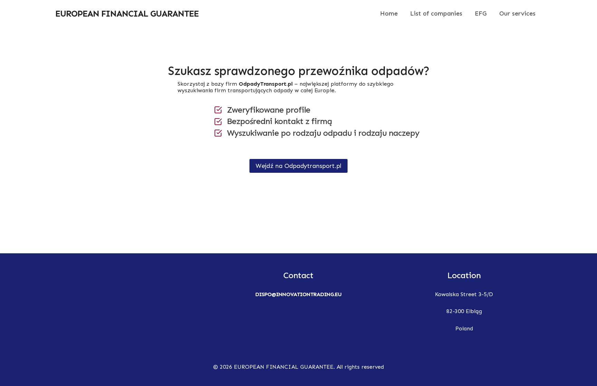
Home (389, 13)
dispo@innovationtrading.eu (298, 294)
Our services (517, 13)
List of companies (436, 13)
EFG (481, 13)
